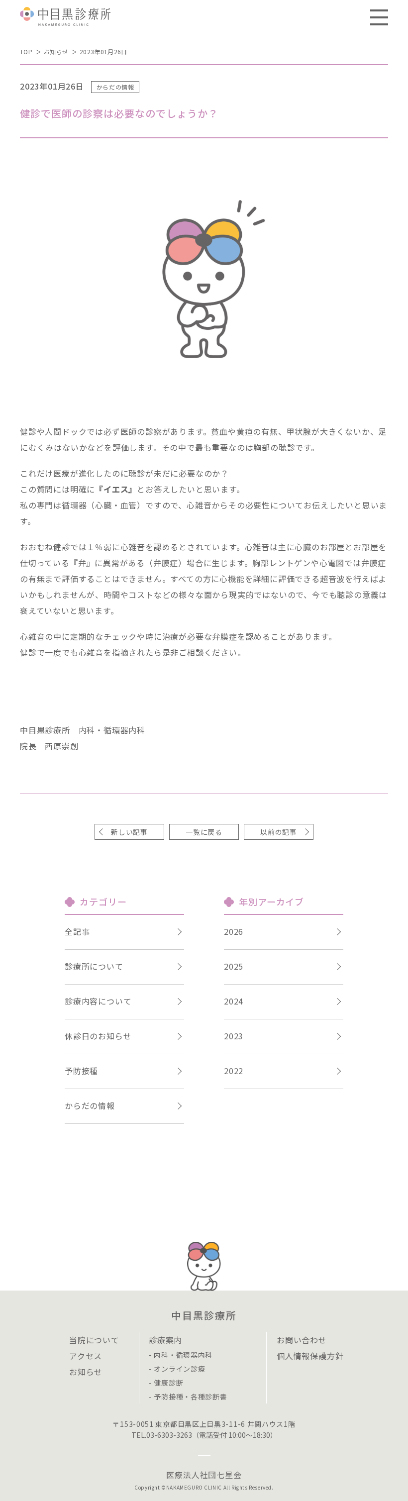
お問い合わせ (302, 1340)
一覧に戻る (204, 832)
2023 (233, 1036)
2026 (233, 931)
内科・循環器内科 (183, 1355)
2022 (233, 1071)
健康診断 (168, 1383)
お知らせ (56, 51)
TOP (26, 51)
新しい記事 (129, 832)
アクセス (85, 1356)
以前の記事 (278, 832)
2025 (233, 966)
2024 (233, 1001)
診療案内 (165, 1340)
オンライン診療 (179, 1369)
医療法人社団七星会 (203, 1475)
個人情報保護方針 (310, 1356)
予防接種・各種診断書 (190, 1396)
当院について (94, 1340)
